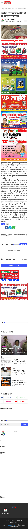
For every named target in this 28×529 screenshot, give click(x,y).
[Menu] (2, 3)
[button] (26, 3)
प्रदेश (6, 8)
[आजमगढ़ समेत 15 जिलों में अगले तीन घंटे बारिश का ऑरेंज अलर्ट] (6, 381)
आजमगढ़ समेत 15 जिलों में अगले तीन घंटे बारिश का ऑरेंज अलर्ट (19, 381)
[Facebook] (6, 227)
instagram (8, 401)
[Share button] (16, 227)
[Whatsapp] (13, 227)
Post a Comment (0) (14, 265)
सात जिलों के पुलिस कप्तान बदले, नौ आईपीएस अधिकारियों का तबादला (19, 360)
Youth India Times (9, 279)
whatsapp (22, 398)
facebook (8, 398)
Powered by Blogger (7, 408)
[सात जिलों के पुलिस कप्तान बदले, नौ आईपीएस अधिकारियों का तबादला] (6, 361)
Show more (23, 244)
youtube (22, 401)
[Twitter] (10, 227)
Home (2, 8)
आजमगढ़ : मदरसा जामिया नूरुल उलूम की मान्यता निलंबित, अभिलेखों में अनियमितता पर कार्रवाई (19, 371)
